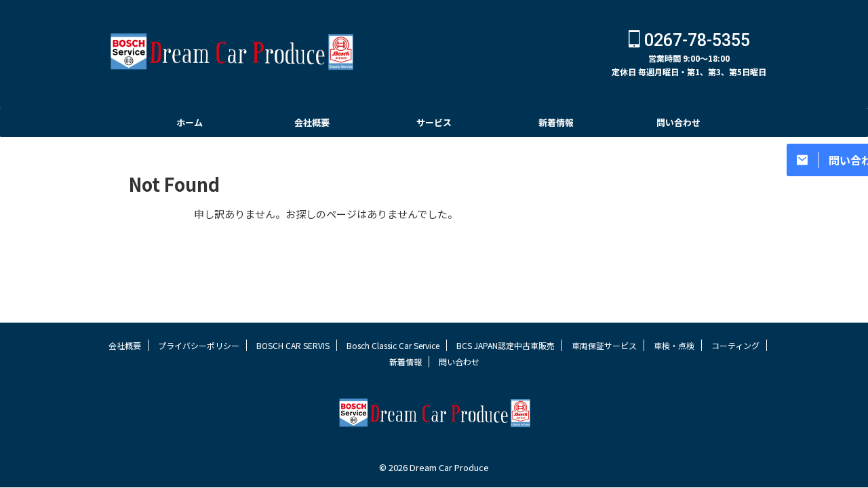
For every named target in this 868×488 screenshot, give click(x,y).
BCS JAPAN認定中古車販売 (505, 345)
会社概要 (312, 122)
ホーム (189, 122)
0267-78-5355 (695, 40)
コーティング (735, 345)
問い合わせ (678, 122)
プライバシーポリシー (198, 345)
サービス (434, 122)
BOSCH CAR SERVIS (293, 345)
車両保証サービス (604, 345)
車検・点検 (674, 345)
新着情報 (556, 122)
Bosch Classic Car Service (393, 345)
